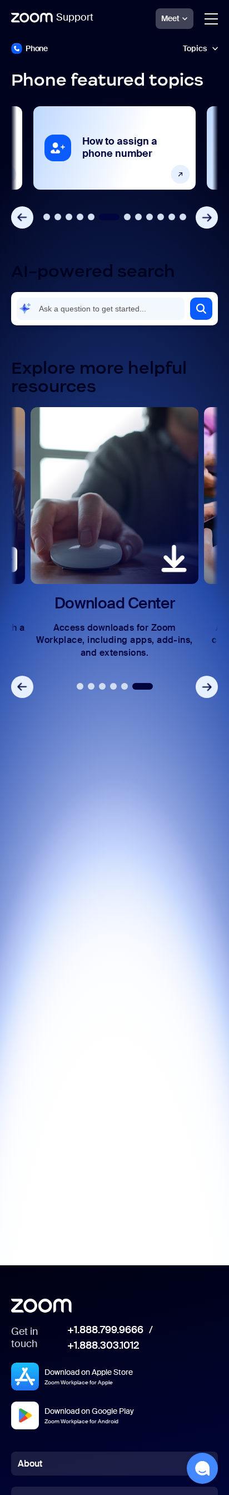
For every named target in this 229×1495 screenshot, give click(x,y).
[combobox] (101, 309)
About (30, 1463)
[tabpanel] (114, 148)
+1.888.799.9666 (105, 1330)
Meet (170, 18)
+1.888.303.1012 (103, 1346)
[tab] (46, 217)
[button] (201, 309)
